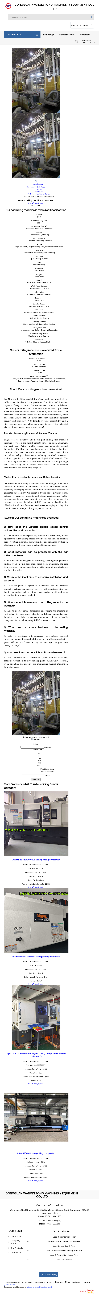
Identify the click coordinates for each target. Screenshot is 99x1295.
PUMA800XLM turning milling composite (35, 1153)
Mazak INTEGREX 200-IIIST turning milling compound (36, 859)
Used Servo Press (64, 1259)
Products (39, 191)
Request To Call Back (36, 187)
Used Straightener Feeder (64, 1237)
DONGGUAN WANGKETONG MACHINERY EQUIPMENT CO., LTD (54, 7)
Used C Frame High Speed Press (64, 1255)
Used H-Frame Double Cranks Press (64, 1241)
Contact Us (85, 34)
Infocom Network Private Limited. (39, 1287)
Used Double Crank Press (64, 1246)
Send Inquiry (37, 184)
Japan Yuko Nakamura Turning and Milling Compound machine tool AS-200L (36, 1055)
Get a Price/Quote (35, 203)
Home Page (48, 34)
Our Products (14, 35)
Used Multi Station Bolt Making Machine (64, 1250)
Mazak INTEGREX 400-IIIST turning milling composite (36, 956)
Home (39, 189)
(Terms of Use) (9, 1285)
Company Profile (67, 34)
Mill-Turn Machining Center (39, 194)
